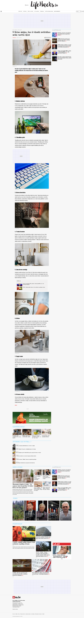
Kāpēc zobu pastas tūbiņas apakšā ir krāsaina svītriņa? (46, 488)
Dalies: (28, 408)
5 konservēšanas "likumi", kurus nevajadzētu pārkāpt (26, 459)
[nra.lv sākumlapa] (26, 5)
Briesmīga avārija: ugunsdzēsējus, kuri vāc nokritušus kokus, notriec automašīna (64, 58)
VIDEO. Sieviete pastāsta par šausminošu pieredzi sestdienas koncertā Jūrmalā (64, 40)
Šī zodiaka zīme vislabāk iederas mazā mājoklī (17, 436)
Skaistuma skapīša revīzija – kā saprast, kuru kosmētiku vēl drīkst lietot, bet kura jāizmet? (23, 486)
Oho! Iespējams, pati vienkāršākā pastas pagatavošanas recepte (28, 452)
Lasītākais (56, 30)
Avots (16, 405)
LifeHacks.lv (14, 37)
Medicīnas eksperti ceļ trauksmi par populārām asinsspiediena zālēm (64, 34)
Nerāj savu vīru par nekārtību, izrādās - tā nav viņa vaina (36, 436)
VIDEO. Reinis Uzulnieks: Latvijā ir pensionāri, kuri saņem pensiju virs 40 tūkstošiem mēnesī (64, 46)
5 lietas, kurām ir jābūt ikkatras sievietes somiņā (25, 445)
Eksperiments (57, 11)
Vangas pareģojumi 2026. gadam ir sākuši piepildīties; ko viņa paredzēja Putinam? (64, 52)
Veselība (42, 11)
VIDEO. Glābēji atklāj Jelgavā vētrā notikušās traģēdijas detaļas (34, 287)
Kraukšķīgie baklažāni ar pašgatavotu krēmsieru (25, 462)
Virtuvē (20, 11)
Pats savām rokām (49, 11)
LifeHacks (15, 29)
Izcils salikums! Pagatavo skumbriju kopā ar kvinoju (26, 449)
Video (15, 498)
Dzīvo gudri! (30, 11)
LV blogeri (36, 11)
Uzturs (24, 11)
